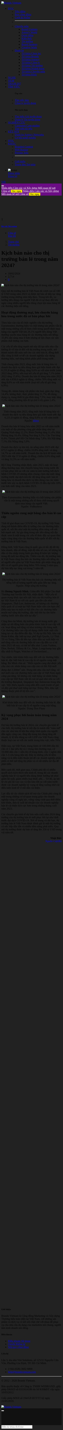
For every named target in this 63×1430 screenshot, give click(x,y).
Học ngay (16, 191)
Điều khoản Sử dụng (19, 1341)
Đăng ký (12, 176)
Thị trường (13, 244)
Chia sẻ (12, 232)
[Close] (2, 185)
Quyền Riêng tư (16, 1344)
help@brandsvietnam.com (22, 1371)
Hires (36, 420)
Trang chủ (13, 241)
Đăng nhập (14, 173)
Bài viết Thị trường (9, 226)
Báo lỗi (12, 236)
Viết (3, 181)
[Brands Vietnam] (11, 2)
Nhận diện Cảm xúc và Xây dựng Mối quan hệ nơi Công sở (30, 192)
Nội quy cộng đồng (18, 1347)
